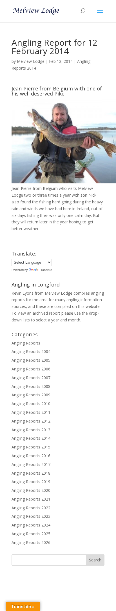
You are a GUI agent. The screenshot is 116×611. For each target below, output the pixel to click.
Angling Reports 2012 (31, 421)
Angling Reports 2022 (31, 507)
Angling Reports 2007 (31, 377)
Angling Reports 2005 (31, 360)
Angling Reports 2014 (31, 438)
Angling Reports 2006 (31, 369)
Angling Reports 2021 (31, 499)
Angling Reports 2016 (31, 455)
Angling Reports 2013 (31, 429)
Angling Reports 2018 (31, 473)
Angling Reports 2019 (31, 481)
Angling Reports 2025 (31, 533)
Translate (45, 270)
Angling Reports (26, 343)
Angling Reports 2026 (31, 542)
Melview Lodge (30, 61)
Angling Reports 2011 (31, 412)
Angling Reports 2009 (31, 394)
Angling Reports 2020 (31, 490)
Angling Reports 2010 (31, 403)
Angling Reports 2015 (31, 447)
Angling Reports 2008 (31, 386)
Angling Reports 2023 (31, 516)
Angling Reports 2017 (31, 464)
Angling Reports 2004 (31, 351)
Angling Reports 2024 (31, 525)
